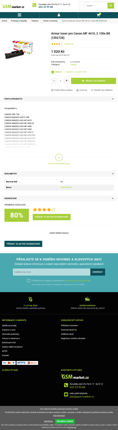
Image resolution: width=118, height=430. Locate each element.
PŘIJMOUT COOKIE (65, 421)
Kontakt (5, 355)
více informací (59, 416)
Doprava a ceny (8, 330)
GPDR (4, 351)
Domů (4, 21)
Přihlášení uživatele (69, 325)
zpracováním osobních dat (77, 280)
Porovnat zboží (69, 330)
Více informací (71, 427)
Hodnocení (69, 44)
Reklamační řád (9, 342)
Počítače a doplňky (19, 21)
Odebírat (97, 272)
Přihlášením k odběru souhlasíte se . (61, 280)
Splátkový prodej (9, 325)
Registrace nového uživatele (73, 338)
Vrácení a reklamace (11, 338)
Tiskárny (34, 21)
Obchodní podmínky (10, 334)
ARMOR (73, 65)
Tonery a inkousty (50, 21)
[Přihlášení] (59, 15)
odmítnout (48, 421)
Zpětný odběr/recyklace (12, 347)
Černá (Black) (66, 187)
